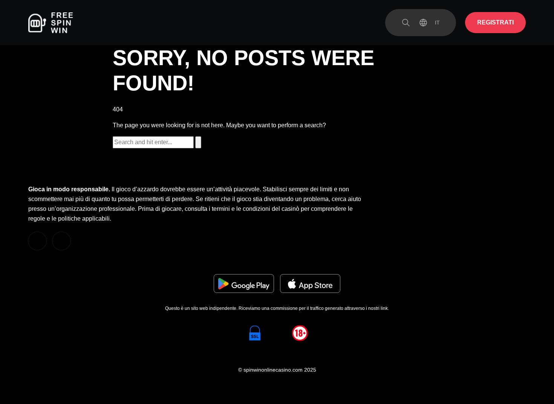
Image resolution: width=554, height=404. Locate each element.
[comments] (37, 241)
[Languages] (429, 22)
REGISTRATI (495, 22)
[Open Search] (405, 22)
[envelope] (61, 241)
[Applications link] (244, 283)
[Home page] (50, 22)
